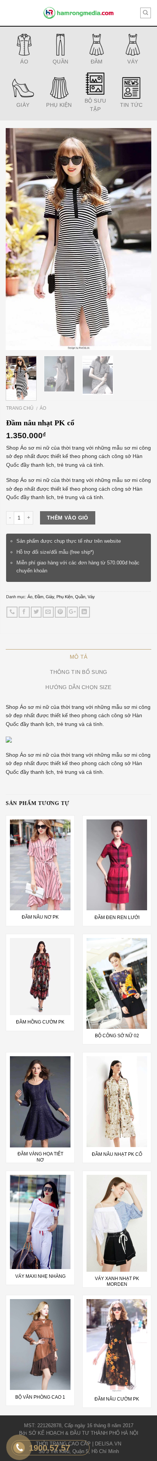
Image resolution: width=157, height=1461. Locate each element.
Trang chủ (20, 408)
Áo (43, 408)
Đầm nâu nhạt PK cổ (117, 1154)
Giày (50, 596)
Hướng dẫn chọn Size (78, 687)
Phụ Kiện (64, 596)
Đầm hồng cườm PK (40, 1022)
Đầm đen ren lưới (117, 917)
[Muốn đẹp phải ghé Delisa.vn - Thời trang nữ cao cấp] (78, 13)
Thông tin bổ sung (78, 672)
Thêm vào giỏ (67, 518)
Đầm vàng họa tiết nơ (40, 1157)
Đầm (39, 596)
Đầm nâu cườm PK (117, 1399)
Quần (80, 596)
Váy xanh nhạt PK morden (117, 1281)
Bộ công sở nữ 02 (117, 1035)
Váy (91, 596)
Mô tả (78, 657)
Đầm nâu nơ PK (40, 917)
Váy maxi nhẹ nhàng (40, 1276)
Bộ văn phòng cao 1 (40, 1397)
